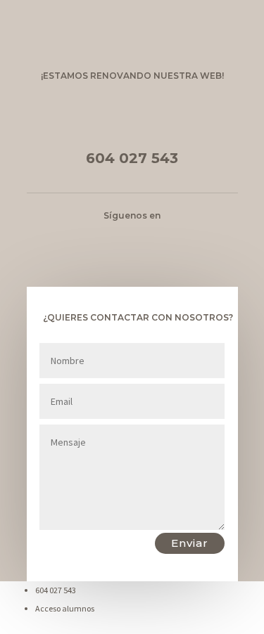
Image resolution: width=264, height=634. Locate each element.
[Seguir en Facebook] (118, 234)
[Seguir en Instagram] (146, 234)
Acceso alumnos (64, 608)
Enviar (189, 543)
